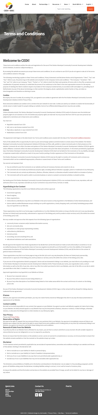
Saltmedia (43, 413)
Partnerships (43, 4)
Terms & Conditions (71, 413)
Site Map (61, 413)
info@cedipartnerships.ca (43, 390)
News (66, 4)
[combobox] (71, 9)
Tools (7, 393)
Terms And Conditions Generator (80, 138)
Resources (55, 4)
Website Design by (34, 413)
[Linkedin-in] (36, 394)
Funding (8, 396)
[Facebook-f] (40, 394)
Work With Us (77, 4)
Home (27, 4)
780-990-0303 (39, 391)
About (34, 4)
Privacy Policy (15, 317)
